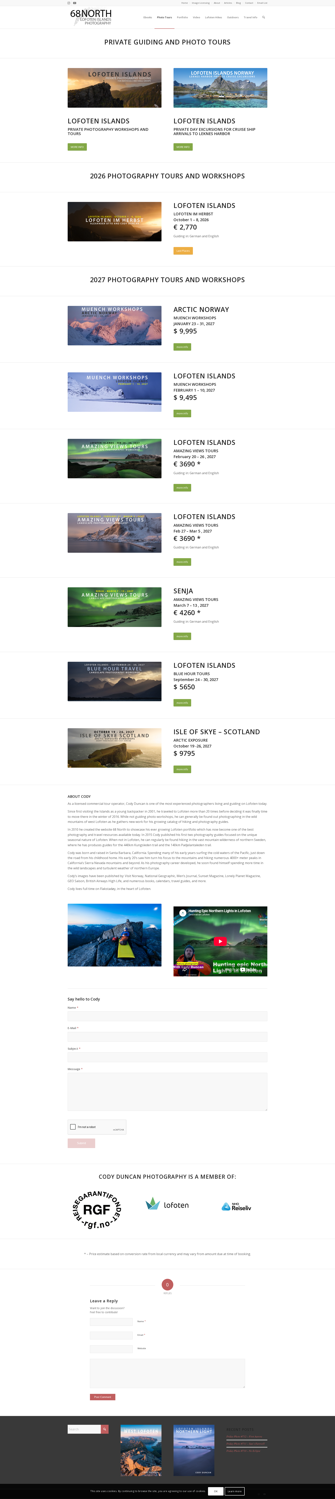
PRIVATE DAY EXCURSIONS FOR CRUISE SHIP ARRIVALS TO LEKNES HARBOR (214, 131)
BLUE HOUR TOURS (192, 673)
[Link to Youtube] (75, 3)
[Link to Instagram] (69, 3)
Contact (249, 2)
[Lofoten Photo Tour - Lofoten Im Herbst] (114, 221)
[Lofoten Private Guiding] (220, 87)
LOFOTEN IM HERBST (193, 214)
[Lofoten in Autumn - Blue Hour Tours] (114, 681)
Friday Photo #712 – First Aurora (244, 1436)
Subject (74, 1048)
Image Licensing (201, 2)
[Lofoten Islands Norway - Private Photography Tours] (114, 87)
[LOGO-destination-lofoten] (167, 1205)
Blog (238, 2)
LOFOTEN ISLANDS (99, 120)
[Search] (263, 17)
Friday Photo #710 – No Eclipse (243, 1451)
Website (141, 1348)
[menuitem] (185, 3)
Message (75, 1069)
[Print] (97, 1210)
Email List (262, 2)
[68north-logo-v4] (91, 17)
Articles (228, 2)
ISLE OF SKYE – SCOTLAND (217, 731)
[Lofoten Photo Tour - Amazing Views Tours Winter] (114, 458)
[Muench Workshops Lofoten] (114, 325)
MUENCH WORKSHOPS (195, 317)
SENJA (183, 590)
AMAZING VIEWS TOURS (196, 450)
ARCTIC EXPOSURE (191, 740)
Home (184, 2)
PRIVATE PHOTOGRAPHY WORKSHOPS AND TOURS (108, 131)
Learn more (235, 1491)
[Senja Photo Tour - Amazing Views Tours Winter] (114, 607)
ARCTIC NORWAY (201, 309)
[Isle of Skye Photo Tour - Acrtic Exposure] (114, 748)
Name (73, 1007)
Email (141, 1335)
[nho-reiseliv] (238, 1206)
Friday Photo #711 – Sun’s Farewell (245, 1443)
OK (216, 1491)
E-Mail (73, 1028)
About (217, 2)
